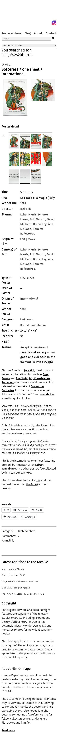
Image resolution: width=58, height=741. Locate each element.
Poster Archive (26, 531)
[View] (15, 99)
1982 (23, 203)
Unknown (26, 319)
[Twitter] (42, 22)
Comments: (9, 536)
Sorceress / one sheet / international (22, 72)
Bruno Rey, (40, 259)
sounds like (47, 394)
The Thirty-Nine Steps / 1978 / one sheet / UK (23, 593)
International (29, 298)
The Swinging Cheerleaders (33, 378)
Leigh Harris (28, 214)
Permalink (8, 541)
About (38, 33)
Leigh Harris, (29, 249)
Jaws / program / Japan (13, 569)
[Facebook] (48, 22)
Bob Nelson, (38, 254)
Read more (8, 730)
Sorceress (26, 192)
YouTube (31, 484)
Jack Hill (25, 209)
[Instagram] (54, 22)
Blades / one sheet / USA (13, 575)
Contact (51, 33)
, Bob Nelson (36, 219)
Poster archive (11, 33)
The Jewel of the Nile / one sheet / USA (20, 581)
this (38, 480)
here (28, 473)
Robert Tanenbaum (33, 325)
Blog (27, 33)
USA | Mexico (28, 239)
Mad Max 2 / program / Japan (16, 587)
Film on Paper (9, 13)
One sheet (27, 278)
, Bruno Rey (39, 224)
